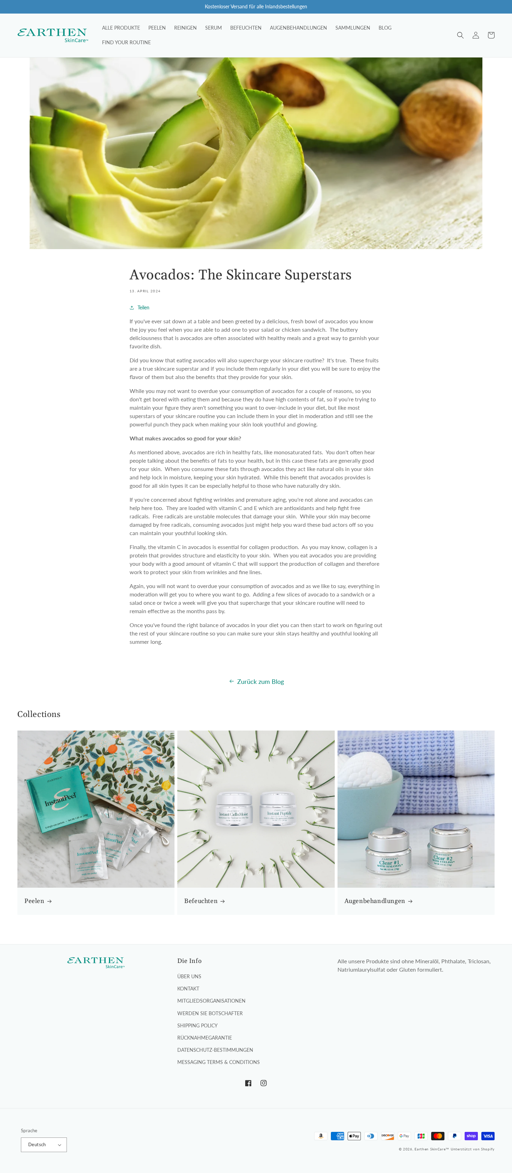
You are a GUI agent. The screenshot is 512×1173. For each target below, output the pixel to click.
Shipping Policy (197, 1025)
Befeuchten (201, 901)
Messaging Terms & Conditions (218, 1062)
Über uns (189, 976)
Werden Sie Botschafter (210, 1013)
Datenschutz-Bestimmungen (215, 1050)
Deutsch (37, 1144)
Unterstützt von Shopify (473, 1149)
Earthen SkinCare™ (431, 1149)
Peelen (34, 901)
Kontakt (188, 988)
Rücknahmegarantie (204, 1038)
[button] (460, 35)
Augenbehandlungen (374, 901)
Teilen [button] (143, 307)
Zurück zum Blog (260, 681)
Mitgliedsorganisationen (211, 1001)
